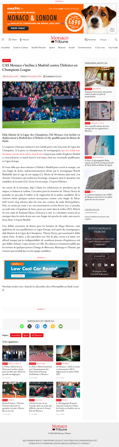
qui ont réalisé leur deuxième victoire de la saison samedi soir (41, 152)
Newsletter (92, 39)
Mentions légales (53, 440)
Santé (93, 192)
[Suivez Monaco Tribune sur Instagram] (100, 265)
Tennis (10, 400)
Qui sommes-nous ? (32, 440)
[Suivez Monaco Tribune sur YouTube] (112, 265)
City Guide (113, 47)
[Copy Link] (53, 326)
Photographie (98, 157)
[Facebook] (37, 326)
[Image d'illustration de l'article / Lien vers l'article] (41, 353)
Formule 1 (39, 400)
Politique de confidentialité (80, 440)
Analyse (88, 89)
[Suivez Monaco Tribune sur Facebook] (93, 265)
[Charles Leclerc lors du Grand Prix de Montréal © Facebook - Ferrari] (41, 390)
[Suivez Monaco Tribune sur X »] (87, 265)
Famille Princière (39, 47)
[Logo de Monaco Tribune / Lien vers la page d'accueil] (59, 39)
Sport (25, 335)
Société (72, 47)
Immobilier (97, 89)
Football (65, 364)
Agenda (33, 364)
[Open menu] (3, 38)
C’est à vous (100, 47)
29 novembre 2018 (34, 76)
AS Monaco (37, 335)
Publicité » (41, 257)
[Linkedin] (45, 326)
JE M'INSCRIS (99, 256)
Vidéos (14, 39)
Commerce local (97, 123)
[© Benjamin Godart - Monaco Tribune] (99, 179)
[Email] (61, 326)
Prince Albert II (14, 364)
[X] (30, 326)
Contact (85, 443)
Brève (6, 60)
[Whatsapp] (22, 326)
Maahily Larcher (12, 76)
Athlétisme (41, 364)
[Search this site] (116, 40)
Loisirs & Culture (20, 47)
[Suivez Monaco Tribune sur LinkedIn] (106, 265)
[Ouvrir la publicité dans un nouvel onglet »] (59, 19)
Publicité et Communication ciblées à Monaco (54, 443)
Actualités (5, 47)
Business (61, 47)
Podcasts (26, 39)
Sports (52, 47)
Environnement (84, 47)
